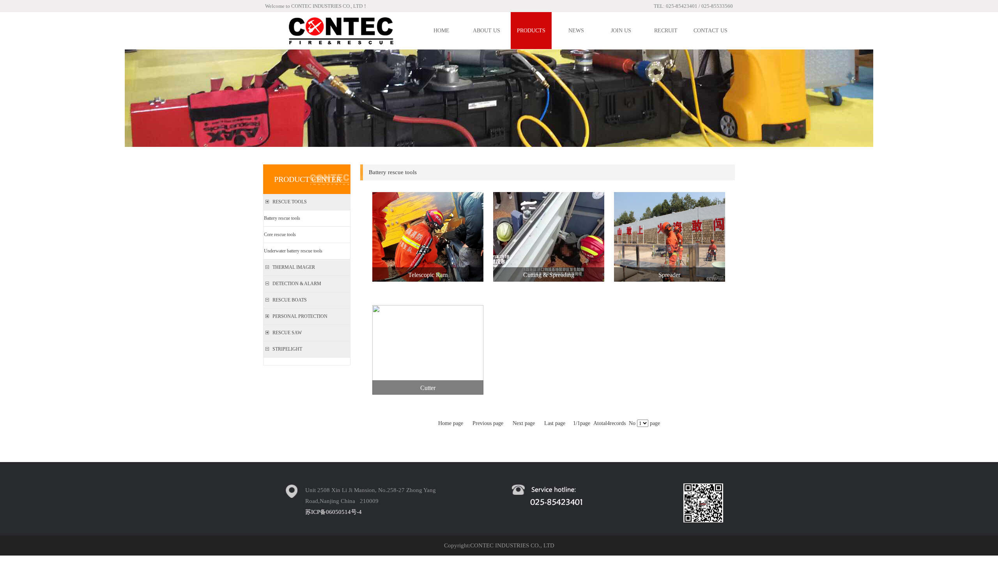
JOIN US (621, 31)
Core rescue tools (280, 234)
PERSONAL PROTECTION (300, 316)
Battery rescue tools (282, 218)
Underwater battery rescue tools (293, 251)
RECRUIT (666, 31)
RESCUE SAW (287, 332)
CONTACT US (710, 31)
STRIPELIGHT (287, 349)
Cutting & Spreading (548, 275)
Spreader (669, 275)
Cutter (427, 388)
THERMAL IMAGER (294, 267)
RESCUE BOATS (290, 300)
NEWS (576, 31)
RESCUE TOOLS (290, 202)
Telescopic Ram (428, 275)
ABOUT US (486, 31)
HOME (441, 31)
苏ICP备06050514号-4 (333, 512)
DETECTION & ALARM (297, 283)
